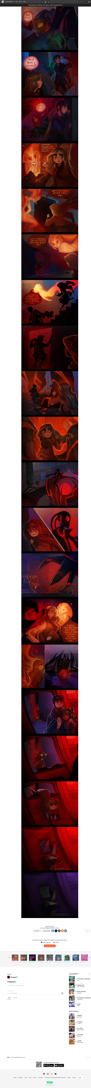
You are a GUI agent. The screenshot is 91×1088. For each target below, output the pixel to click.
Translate (77, 2)
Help (26, 1077)
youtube (55, 1073)
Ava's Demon (9, 1)
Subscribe (80, 2)
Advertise (40, 1077)
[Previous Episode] (42, 2)
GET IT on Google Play (48, 1065)
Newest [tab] (15, 998)
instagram (47, 1073)
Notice (8, 1057)
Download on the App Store (59, 1065)
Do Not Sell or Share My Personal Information (55, 1077)
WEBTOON (2, 2)
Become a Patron (49, 946)
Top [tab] (9, 998)
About (15, 1077)
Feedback (20, 1077)
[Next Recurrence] (90, 957)
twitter (51, 1073)
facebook (44, 1073)
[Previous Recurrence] (9, 957)
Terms (30, 1077)
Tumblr (59, 930)
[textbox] (35, 986)
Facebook (83, 2)
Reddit (62, 930)
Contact (74, 1077)
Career (68, 1077)
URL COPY (89, 2)
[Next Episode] (48, 2)
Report (88, 931)
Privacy (35, 1077)
